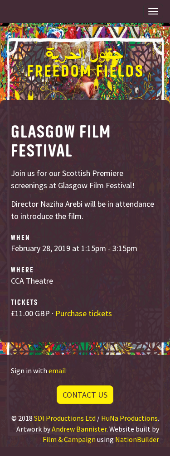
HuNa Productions (129, 418)
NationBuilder (137, 439)
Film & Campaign (69, 439)
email (57, 370)
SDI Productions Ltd (65, 418)
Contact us (85, 395)
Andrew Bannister (79, 428)
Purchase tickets (83, 313)
